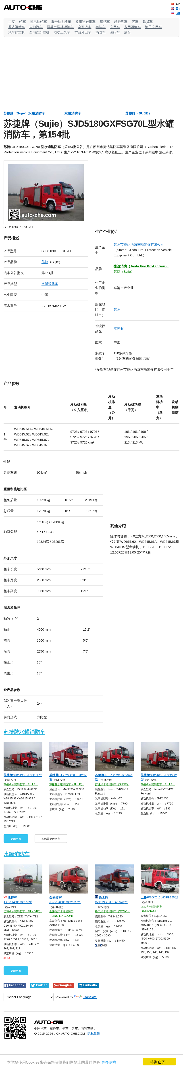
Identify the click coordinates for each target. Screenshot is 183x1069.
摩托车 (105, 21)
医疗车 (115, 32)
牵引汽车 (84, 27)
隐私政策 (93, 1033)
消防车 (101, 32)
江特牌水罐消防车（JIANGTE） (23, 911)
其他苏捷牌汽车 (51, 838)
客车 (135, 21)
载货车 (148, 21)
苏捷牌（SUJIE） (138, 113)
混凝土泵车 (62, 32)
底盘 (127, 32)
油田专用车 (153, 27)
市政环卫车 (83, 32)
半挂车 (101, 27)
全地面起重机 (39, 32)
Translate (90, 997)
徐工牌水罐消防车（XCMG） (112, 911)
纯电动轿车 (38, 21)
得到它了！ (159, 1062)
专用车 (115, 27)
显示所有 (15, 838)
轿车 (22, 21)
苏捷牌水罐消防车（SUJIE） (21, 784)
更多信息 (108, 1062)
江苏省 (119, 328)
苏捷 (45, 262)
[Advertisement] (91, 71)
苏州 (117, 309)
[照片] (46, 192)
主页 (11, 21)
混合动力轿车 (61, 21)
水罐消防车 (72, 113)
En (178, 8)
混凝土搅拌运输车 (60, 27)
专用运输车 (132, 27)
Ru (178, 13)
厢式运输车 (16, 27)
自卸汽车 (36, 27)
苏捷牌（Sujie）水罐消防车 (24, 113)
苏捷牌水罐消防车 (24, 732)
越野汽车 (120, 21)
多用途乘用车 (85, 21)
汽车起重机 (16, 32)
